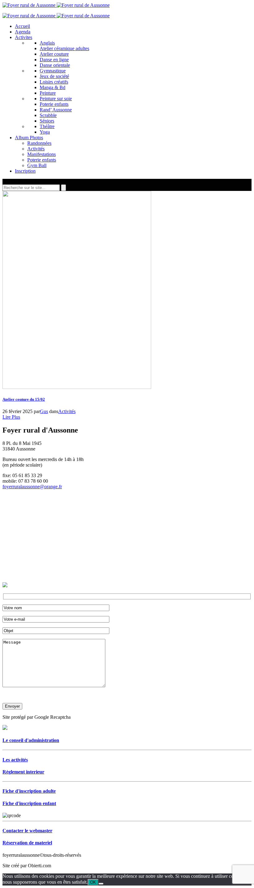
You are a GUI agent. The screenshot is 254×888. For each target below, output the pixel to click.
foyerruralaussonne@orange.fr (32, 486)
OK (93, 882)
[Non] (101, 884)
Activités (67, 411)
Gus (44, 411)
